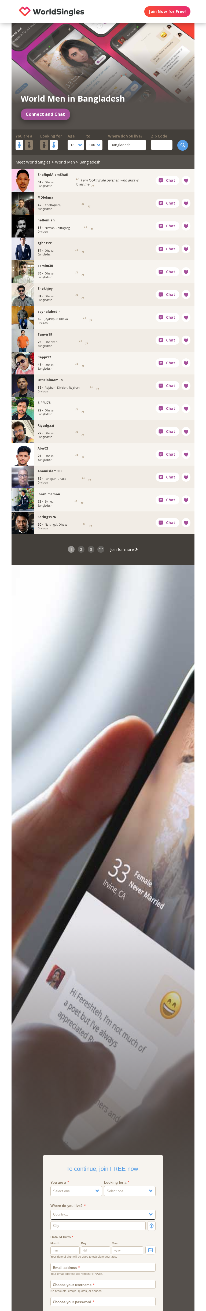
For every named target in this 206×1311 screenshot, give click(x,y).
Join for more (122, 549)
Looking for (51, 136)
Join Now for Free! (167, 11)
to (88, 136)
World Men (65, 162)
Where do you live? (125, 136)
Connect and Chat (45, 114)
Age (71, 136)
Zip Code (159, 136)
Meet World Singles (33, 162)
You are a (24, 136)
